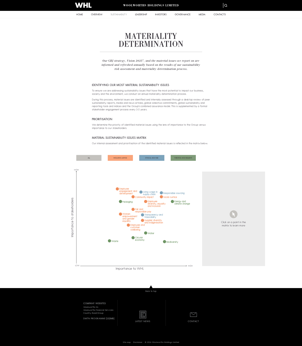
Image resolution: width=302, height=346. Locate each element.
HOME (79, 15)
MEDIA (202, 15)
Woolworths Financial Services (98, 310)
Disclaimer (138, 342)
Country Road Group (93, 313)
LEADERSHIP (141, 15)
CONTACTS (220, 15)
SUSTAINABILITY (119, 15)
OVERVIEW (96, 15)
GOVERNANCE (182, 15)
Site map (127, 342)
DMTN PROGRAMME (94, 319)
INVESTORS (161, 15)
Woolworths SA (90, 307)
